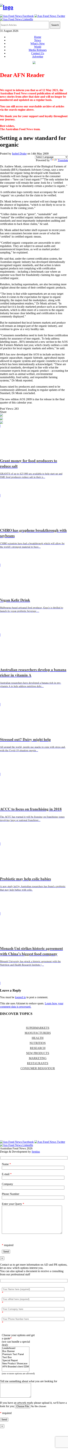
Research (38, 1048)
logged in (20, 997)
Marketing (38, 1058)
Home (37, 37)
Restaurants (37, 1063)
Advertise (37, 56)
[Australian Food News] (6, 7)
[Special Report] (15, 1360)
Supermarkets (37, 1027)
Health (38, 1037)
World (37, 46)
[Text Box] (15, 1357)
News (37, 40)
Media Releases (38, 50)
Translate (63, 160)
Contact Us (37, 53)
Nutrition (38, 1043)
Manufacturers (38, 1032)
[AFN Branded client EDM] (15, 1366)
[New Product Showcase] (15, 1363)
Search (55, 25)
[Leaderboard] (15, 1348)
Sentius (36, 1151)
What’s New (37, 43)
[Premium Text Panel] (15, 1354)
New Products (37, 1053)
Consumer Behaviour (37, 1068)
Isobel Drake (19, 153)
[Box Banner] (15, 1351)
